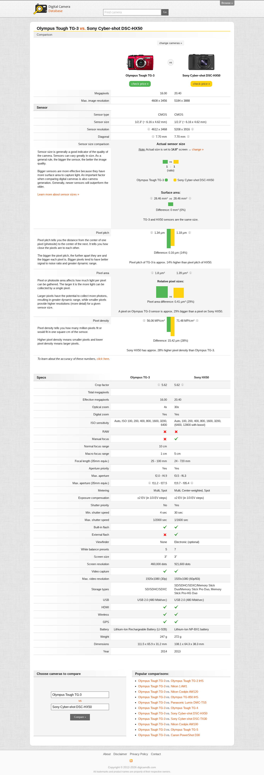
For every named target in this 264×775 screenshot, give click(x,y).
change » (198, 149)
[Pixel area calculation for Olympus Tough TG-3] (152, 272)
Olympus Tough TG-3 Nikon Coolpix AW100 (168, 724)
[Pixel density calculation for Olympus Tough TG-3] (144, 320)
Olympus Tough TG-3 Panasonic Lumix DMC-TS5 (172, 702)
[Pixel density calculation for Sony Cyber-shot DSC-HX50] (197, 320)
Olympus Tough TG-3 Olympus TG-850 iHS (168, 697)
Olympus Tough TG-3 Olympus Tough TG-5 (168, 729)
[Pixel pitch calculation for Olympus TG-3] (152, 232)
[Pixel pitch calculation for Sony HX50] (190, 232)
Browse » (227, 2)
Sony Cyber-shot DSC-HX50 (201, 75)
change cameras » (170, 43)
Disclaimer (120, 754)
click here (103, 358)
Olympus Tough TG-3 (140, 75)
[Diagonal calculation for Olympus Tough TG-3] (153, 136)
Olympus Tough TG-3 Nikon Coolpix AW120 (168, 691)
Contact (156, 754)
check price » (139, 83)
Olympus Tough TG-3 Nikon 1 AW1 (162, 686)
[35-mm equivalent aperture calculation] (150, 482)
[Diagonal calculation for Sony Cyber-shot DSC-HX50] (188, 136)
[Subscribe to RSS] (131, 760)
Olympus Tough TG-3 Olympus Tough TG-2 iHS (171, 680)
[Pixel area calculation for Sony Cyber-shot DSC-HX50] (190, 272)
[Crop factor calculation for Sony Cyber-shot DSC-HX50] (182, 384)
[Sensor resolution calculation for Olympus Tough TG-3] (149, 129)
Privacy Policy (139, 754)
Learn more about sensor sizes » (58, 194)
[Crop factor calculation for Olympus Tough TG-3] (159, 384)
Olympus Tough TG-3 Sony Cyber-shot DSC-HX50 (172, 713)
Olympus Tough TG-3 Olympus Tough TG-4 (168, 708)
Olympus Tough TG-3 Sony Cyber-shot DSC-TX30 (172, 718)
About (107, 754)
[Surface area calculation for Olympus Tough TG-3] (151, 198)
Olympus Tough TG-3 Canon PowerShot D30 (169, 735)
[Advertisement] (72, 64)
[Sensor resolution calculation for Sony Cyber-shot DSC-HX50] (192, 129)
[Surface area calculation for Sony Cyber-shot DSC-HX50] (190, 198)
